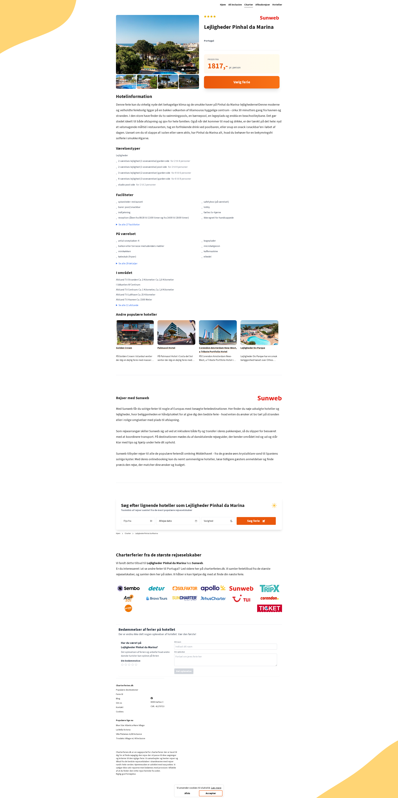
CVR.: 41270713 (157, 706)
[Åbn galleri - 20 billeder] (157, 44)
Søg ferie (253, 521)
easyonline (168, 764)
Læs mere (216, 788)
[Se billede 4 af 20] (168, 82)
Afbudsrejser (262, 4)
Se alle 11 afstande (128, 305)
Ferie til (119, 694)
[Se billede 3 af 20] (147, 82)
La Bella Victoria (123, 729)
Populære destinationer (127, 689)
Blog (118, 698)
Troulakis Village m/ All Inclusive (130, 738)
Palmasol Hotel (166, 348)
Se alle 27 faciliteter (129, 224)
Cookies (120, 711)
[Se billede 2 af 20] (126, 82)
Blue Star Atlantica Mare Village (130, 725)
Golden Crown (124, 348)
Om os (119, 703)
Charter (248, 4)
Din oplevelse (179, 652)
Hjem (223, 4)
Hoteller (277, 4)
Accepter (211, 793)
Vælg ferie (242, 82)
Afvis (187, 793)
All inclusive (235, 4)
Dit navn (177, 642)
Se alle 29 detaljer (128, 263)
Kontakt (119, 707)
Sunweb (127, 409)
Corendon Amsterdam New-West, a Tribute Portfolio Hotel (218, 349)
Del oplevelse (184, 671)
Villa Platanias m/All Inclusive (129, 734)
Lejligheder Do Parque (253, 348)
